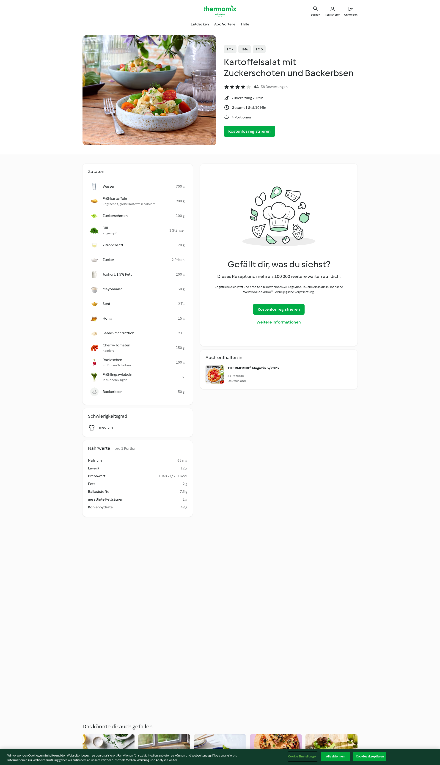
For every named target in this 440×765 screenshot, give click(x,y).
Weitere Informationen (278, 322)
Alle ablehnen (335, 756)
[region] (220, 757)
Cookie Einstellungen (302, 756)
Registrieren (332, 14)
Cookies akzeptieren (370, 756)
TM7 (230, 49)
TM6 (244, 49)
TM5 (259, 49)
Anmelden (351, 14)
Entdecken (200, 24)
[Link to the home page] (220, 10)
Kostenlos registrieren (249, 131)
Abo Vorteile (224, 24)
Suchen (315, 14)
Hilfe (245, 24)
